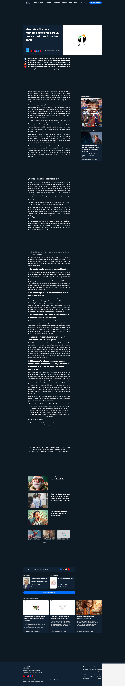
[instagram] (35, 51)
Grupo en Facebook (37, 679)
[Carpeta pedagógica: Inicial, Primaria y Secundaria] (89, 607)
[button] (24, 2)
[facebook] (39, 51)
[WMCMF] (32, 676)
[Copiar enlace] (25, 66)
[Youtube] (24, 676)
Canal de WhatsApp (47, 679)
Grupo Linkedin (56, 679)
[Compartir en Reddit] (25, 64)
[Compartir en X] (25, 61)
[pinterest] (40, 51)
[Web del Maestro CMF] (27, 50)
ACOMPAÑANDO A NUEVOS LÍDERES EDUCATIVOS (54, 451)
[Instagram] (28, 676)
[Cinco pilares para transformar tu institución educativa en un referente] (34, 534)
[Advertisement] (62, 14)
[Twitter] (26, 676)
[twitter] (33, 51)
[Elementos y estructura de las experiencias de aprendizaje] (62, 607)
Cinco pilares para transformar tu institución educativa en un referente (34, 540)
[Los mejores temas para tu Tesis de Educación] (53, 583)
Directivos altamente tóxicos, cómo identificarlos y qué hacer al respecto (60, 514)
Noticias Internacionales (87, 99)
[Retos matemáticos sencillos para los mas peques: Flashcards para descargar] (36, 607)
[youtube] (31, 51)
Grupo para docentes (95, 2)
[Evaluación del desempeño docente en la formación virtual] (63, 534)
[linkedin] (37, 51)
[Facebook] (30, 676)
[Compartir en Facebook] (25, 59)
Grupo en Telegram (27, 679)
